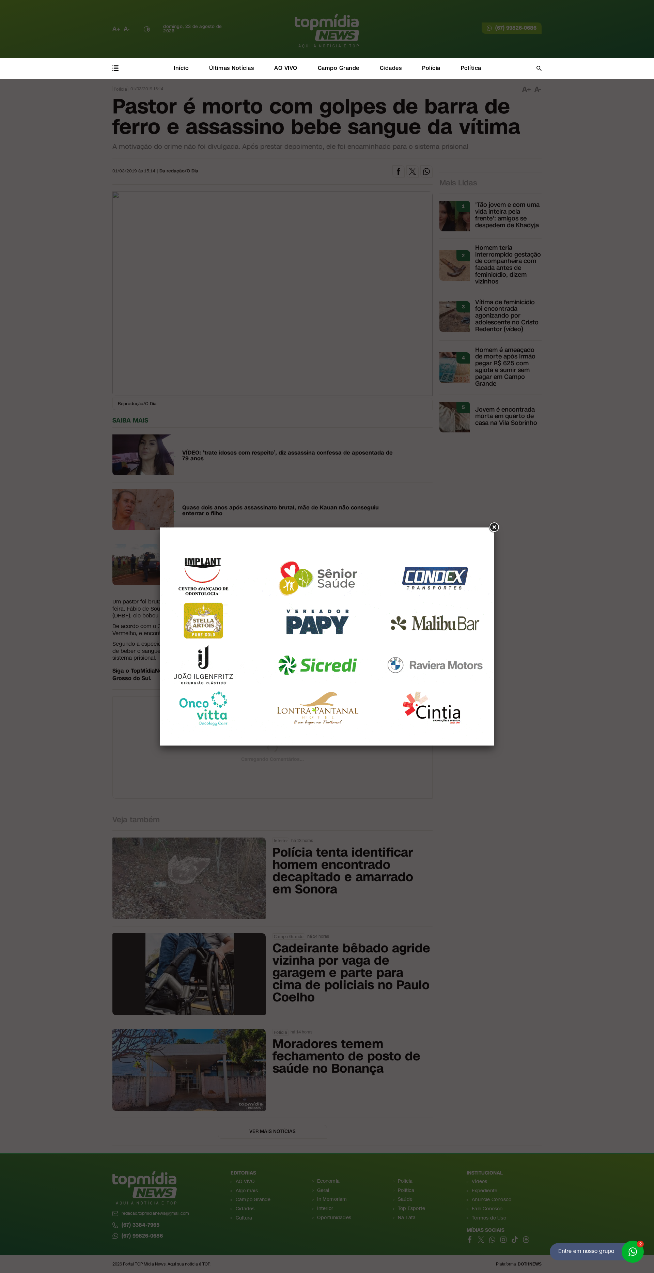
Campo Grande (338, 68)
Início (181, 68)
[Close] (494, 527)
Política (471, 68)
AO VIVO (285, 68)
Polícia (431, 68)
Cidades (391, 68)
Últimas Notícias (231, 68)
